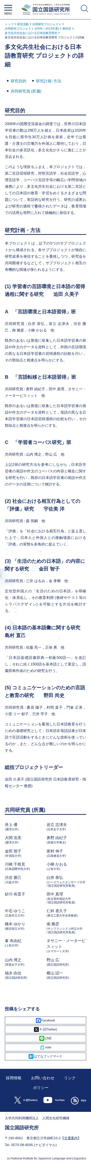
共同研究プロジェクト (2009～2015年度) (32, 28)
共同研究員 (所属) (26, 91)
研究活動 (23, 24)
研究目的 (18, 81)
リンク (70, 1078)
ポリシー (41, 1088)
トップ (9, 24)
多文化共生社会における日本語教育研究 (31, 33)
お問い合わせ (42, 1078)
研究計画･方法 (48, 81)
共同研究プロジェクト (46, 24)
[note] (45, 1047)
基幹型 (66, 28)
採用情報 (13, 1078)
